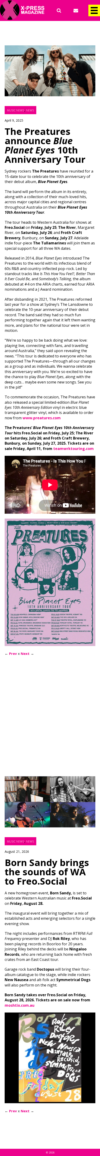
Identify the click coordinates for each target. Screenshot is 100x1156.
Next (25, 653)
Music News (15, 110)
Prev (13, 653)
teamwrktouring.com (73, 448)
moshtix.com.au (19, 1005)
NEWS (30, 110)
